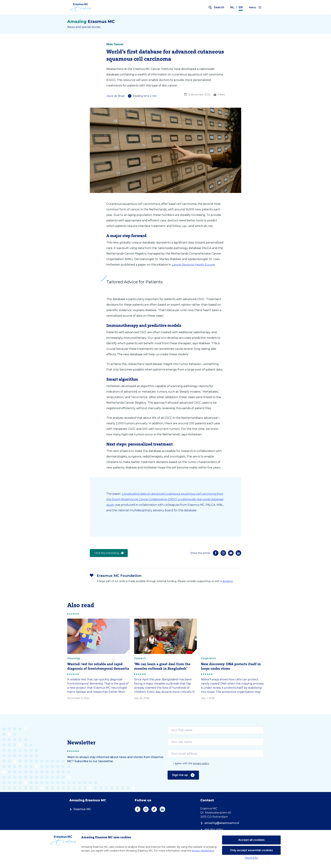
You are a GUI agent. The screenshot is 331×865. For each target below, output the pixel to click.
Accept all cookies (251, 840)
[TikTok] (154, 809)
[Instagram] (223, 553)
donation (227, 581)
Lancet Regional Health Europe (193, 264)
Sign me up (180, 775)
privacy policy (201, 763)
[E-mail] (231, 553)
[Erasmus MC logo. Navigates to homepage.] (80, 7)
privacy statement (203, 850)
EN (241, 7)
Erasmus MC (82, 809)
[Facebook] (215, 553)
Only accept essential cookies (251, 850)
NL (232, 7)
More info (251, 857)
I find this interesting (106, 553)
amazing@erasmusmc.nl (221, 823)
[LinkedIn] (238, 553)
